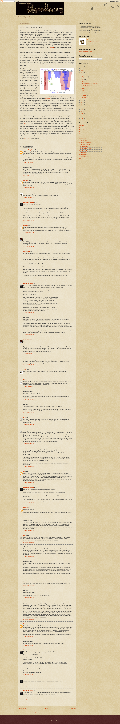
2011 (82, 109)
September (85, 76)
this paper (51, 47)
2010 (82, 111)
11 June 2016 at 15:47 (28, 312)
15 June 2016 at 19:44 (28, 482)
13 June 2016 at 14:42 (28, 386)
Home (47, 709)
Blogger (67, 720)
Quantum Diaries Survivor (85, 148)
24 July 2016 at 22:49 (28, 686)
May (83, 88)
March (83, 93)
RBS (24, 379)
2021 (82, 68)
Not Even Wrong (83, 140)
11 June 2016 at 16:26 (28, 353)
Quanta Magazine (83, 146)
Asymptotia (82, 129)
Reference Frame (83, 152)
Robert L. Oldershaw (28, 202)
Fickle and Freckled (83, 136)
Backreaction (82, 132)
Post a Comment (26, 702)
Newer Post (22, 709)
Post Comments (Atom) (30, 712)
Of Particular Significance (85, 142)
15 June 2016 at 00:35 (28, 412)
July (83, 79)
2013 (82, 104)
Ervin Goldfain (27, 237)
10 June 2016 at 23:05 (28, 197)
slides (28, 138)
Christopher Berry (83, 134)
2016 (82, 75)
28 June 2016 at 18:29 (28, 619)
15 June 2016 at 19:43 (28, 466)
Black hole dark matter (87, 85)
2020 (82, 70)
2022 (82, 66)
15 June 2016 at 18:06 (28, 443)
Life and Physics (83, 138)
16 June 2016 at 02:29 (28, 516)
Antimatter (81, 127)
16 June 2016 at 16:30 (28, 577)
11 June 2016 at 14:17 (28, 279)
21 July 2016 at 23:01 (28, 674)
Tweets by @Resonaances (85, 51)
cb (24, 471)
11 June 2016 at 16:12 (28, 334)
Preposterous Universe (84, 144)
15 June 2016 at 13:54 (28, 424)
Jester (24, 192)
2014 (82, 102)
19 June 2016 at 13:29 (28, 597)
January (84, 97)
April (83, 90)
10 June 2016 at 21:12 (28, 187)
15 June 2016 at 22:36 (28, 503)
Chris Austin (26, 251)
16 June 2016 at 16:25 (28, 556)
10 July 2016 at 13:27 (28, 645)
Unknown (25, 225)
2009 (82, 113)
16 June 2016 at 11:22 (28, 530)
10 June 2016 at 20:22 (28, 175)
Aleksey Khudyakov (28, 150)
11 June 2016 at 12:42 (28, 247)
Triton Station (82, 158)
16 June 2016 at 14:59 (28, 542)
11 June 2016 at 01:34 (28, 232)
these (25, 138)
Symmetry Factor (83, 154)
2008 (82, 116)
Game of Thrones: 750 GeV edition (90, 83)
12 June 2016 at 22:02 (28, 364)
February (84, 95)
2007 (82, 118)
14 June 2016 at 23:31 (28, 399)
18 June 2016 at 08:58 (28, 585)
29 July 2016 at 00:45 (28, 699)
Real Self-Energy (83, 150)
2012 (82, 107)
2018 (82, 72)
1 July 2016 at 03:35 (28, 636)
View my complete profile (93, 41)
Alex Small (26, 180)
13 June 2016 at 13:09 (28, 375)
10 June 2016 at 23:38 (28, 220)
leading (26, 123)
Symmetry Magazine (84, 156)
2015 (82, 100)
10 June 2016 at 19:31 (28, 162)
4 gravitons (81, 125)
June (83, 81)
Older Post (72, 709)
